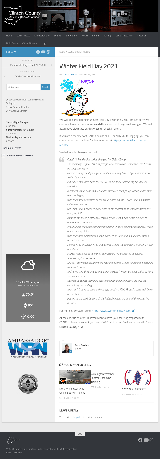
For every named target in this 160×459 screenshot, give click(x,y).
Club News (66, 51)
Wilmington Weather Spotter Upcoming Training (102, 377)
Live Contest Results (18, 107)
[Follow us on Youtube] (43, 52)
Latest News (23, 35)
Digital (11, 103)
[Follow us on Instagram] (48, 52)
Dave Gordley (69, 74)
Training (107, 35)
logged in (77, 417)
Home (9, 35)
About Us (141, 35)
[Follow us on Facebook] (38, 52)
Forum (95, 35)
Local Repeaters (124, 35)
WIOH (85, 35)
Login (44, 43)
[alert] (28, 155)
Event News (82, 51)
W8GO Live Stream (17, 110)
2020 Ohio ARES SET (134, 389)
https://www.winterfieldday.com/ (112, 310)
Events (57, 35)
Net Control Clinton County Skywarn (26, 99)
